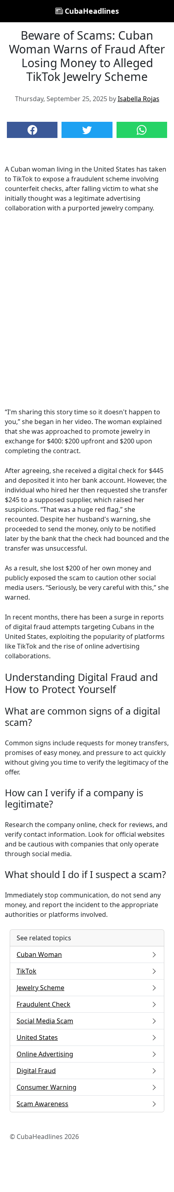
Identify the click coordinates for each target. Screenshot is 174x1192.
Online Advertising (45, 1054)
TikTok (26, 971)
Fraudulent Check (43, 1004)
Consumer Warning (46, 1087)
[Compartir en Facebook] (32, 130)
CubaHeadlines (91, 11)
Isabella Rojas (138, 98)
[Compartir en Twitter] (87, 130)
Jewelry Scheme (40, 987)
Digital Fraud (36, 1070)
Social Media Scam (45, 1020)
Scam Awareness (42, 1103)
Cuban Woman (39, 954)
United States (37, 1037)
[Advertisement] (87, 310)
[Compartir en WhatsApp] (142, 130)
